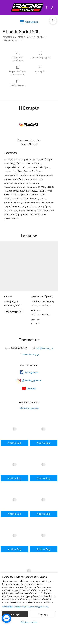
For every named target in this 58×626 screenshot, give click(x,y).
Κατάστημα (8, 36)
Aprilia (40, 36)
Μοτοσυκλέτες (25, 36)
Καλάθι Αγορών (18, 85)
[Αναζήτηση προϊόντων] (53, 20)
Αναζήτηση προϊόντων (17, 59)
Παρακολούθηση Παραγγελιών (17, 73)
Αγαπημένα (40, 71)
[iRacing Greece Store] (27, 7)
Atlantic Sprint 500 (12, 40)
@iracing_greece (29, 407)
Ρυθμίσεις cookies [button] (29, 622)
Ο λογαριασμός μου (40, 57)
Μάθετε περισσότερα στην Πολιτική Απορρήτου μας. (25, 606)
